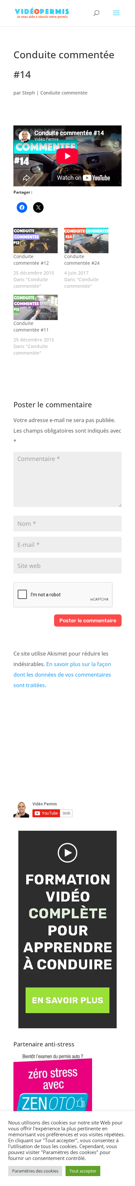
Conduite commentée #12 (31, 259)
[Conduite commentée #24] (86, 240)
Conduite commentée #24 (82, 259)
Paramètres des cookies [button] (35, 1171)
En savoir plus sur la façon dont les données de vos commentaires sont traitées (62, 674)
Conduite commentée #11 (31, 326)
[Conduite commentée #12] (35, 240)
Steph (28, 93)
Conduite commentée (63, 93)
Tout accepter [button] (82, 1171)
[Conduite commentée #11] (35, 307)
